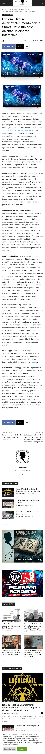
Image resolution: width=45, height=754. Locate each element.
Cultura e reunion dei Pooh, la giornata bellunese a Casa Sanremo (12, 437)
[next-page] (7, 523)
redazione (14, 41)
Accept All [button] (22, 749)
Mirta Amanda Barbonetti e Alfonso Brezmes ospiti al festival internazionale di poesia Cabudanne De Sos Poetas (33, 628)
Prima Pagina (6, 507)
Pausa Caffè (6, 518)
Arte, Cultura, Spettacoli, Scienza (31, 620)
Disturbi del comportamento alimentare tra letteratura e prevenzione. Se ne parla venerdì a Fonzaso (11, 628)
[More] (27, 46)
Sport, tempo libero (13, 9)
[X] (22, 474)
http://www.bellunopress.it (22, 470)
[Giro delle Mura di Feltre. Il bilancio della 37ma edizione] (8, 515)
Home (4, 9)
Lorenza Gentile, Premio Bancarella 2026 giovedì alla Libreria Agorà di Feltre (11, 652)
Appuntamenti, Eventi (9, 621)
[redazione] (3, 41)
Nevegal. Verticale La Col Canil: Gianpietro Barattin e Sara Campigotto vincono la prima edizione (29, 491)
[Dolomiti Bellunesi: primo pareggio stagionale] (8, 503)
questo (34, 362)
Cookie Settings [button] (9, 749)
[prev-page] (3, 523)
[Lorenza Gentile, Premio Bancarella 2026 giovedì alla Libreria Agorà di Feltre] (11, 642)
